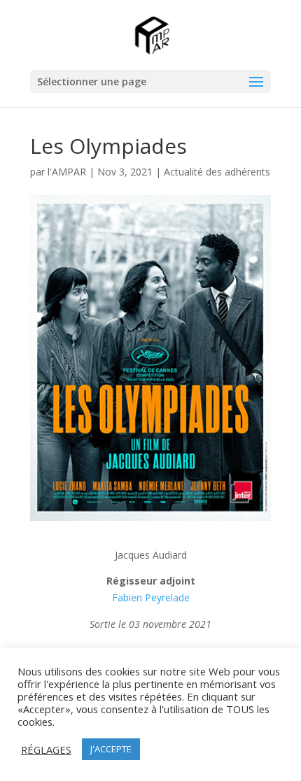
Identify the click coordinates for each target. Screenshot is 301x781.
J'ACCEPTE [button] (111, 749)
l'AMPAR (67, 171)
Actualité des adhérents (217, 171)
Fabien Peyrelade (151, 597)
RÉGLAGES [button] (46, 749)
